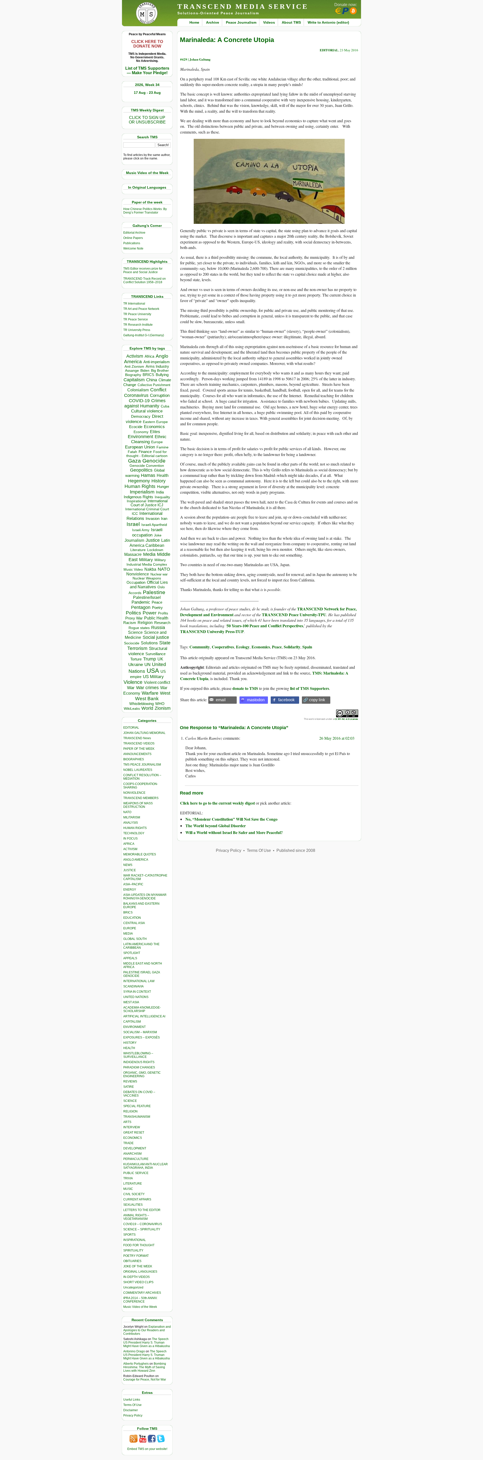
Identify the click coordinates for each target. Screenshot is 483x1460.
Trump (149, 658)
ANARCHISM (132, 1153)
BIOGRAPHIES (133, 759)
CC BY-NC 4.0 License (346, 719)
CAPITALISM (132, 1021)
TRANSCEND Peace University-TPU (294, 614)
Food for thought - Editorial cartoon (147, 454)
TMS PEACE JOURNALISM (142, 764)
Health (163, 475)
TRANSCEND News (137, 738)
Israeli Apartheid (154, 525)
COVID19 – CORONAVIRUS (142, 1224)
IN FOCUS (130, 838)
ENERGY (129, 889)
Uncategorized (133, 1287)
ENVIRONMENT (134, 1027)
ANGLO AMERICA (135, 859)
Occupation (136, 582)
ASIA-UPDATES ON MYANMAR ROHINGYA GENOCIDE (145, 896)
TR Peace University (137, 314)
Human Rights (140, 486)
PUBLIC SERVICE (135, 1173)
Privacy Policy (132, 1415)
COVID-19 (139, 400)
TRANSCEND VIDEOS (138, 743)
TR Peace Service (135, 319)
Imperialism (142, 491)
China (151, 380)
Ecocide (135, 427)
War (131, 687)
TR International (134, 303)
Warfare (150, 693)
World (147, 708)
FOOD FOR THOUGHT (138, 1245)
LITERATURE (132, 1183)
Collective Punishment (154, 385)
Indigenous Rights (138, 497)
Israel (133, 524)
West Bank (147, 698)
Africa (149, 356)
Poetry (157, 608)
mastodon (256, 700)
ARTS (127, 1122)
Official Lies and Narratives (149, 584)
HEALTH (129, 1048)
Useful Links (131, 1399)
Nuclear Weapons (147, 578)
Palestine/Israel (147, 597)
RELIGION (130, 1111)
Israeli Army (140, 530)
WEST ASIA (131, 1002)
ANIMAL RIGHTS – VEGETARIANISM (136, 1217)
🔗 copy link (314, 700)
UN (147, 664)
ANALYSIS (130, 822)
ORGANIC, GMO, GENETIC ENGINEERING (142, 1074)
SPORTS (129, 1234)
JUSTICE (129, 870)
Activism (134, 356)
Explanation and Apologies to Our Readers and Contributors (147, 1330)
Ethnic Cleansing (149, 439)
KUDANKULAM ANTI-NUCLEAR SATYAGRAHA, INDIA (145, 1166)
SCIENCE (130, 1101)
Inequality (162, 497)
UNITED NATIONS (135, 997)
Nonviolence (137, 574)
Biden (144, 370)
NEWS (127, 865)
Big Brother (160, 370)
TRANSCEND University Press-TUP (212, 631)
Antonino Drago (134, 1351)
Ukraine (135, 664)
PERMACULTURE (135, 1159)
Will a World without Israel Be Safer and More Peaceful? (234, 832)
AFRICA (128, 844)
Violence (133, 682)
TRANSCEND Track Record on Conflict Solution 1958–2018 (144, 280)
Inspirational (136, 501)
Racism (129, 622)
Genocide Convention (147, 466)
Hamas (148, 475)
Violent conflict (157, 682)
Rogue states (139, 628)
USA (153, 670)
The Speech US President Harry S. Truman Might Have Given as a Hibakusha (146, 1342)
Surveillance (155, 654)
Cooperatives (223, 647)
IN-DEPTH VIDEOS (136, 1277)
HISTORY (130, 1043)
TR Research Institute (138, 324)
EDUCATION (132, 918)
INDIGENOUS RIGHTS (138, 1062)
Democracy (140, 416)
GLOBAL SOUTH (135, 939)
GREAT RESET (133, 1132)
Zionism (163, 708)
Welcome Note (133, 248)
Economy (141, 432)
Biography (133, 375)
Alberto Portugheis (136, 1363)
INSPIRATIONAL (134, 1240)
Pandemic (141, 602)
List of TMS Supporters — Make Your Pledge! (147, 70)
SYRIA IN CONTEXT (137, 991)
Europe (157, 442)
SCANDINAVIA (133, 986)
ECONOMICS (132, 1138)
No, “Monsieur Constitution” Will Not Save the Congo (231, 819)
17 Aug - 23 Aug (147, 93)
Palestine (154, 592)
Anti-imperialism (156, 362)
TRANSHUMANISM (136, 1116)
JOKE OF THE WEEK (137, 1266)
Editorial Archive (134, 232)
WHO (160, 703)
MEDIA (128, 933)
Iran (164, 519)
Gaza (134, 461)
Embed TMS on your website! (147, 1449)
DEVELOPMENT (134, 1148)
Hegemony (139, 480)
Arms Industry (157, 366)
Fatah (132, 452)
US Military (153, 676)
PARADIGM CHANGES (139, 1067)
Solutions (149, 643)
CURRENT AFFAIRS (137, 1199)
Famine (162, 447)
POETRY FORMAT (136, 1256)
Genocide (154, 461)
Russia (158, 627)
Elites (155, 431)
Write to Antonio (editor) (328, 22)
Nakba (150, 569)
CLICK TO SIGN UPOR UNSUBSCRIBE (147, 119)
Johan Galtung (200, 59)
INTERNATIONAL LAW (138, 981)
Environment (140, 436)
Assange (132, 370)
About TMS (291, 22)
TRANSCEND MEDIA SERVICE (242, 6)
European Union (140, 446)
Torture (136, 659)
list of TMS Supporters (309, 688)
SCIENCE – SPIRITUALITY (141, 1229)
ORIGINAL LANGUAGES (140, 1271)
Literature (138, 550)
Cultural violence (147, 411)
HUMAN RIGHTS (135, 828)
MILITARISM (131, 817)
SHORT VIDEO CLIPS (138, 1282)
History (158, 480)
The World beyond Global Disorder (215, 825)
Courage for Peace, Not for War (144, 1379)
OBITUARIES (132, 1261)
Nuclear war (159, 574)
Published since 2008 (295, 850)
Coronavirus (136, 395)
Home (194, 22)
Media (149, 554)
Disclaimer (130, 1410)
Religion (145, 622)
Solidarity (292, 647)
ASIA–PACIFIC (133, 884)
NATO (164, 569)
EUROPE (129, 928)
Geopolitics (141, 470)
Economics (154, 426)
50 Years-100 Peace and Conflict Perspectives (265, 626)
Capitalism (134, 379)
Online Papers (133, 238)
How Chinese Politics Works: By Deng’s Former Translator (145, 210)
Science (135, 632)
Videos (269, 22)
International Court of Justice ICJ (149, 503)
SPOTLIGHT (131, 953)
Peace (157, 602)
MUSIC (128, 1189)
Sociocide (131, 643)
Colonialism (138, 390)
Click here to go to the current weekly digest (217, 803)
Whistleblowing (141, 703)
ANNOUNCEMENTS (137, 754)
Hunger (163, 487)
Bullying (162, 375)
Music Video (133, 569)
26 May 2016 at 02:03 (336, 738)
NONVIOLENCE (134, 793)
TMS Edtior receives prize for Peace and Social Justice (143, 270)
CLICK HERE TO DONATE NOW (147, 43)
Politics (133, 612)
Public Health (156, 618)
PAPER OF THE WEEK (138, 748)
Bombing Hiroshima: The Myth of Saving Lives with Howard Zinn (144, 1367)
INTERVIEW (131, 1127)
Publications (131, 243)
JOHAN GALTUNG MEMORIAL (144, 733)
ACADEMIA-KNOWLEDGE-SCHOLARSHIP (142, 1009)
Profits (163, 613)
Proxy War (134, 618)
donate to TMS (245, 688)
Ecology (243, 647)
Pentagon (140, 607)
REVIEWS (130, 1081)
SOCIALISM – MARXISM (140, 1032)
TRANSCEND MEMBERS (140, 798)
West (165, 693)
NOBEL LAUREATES (137, 770)
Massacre (133, 554)
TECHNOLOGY (133, 833)
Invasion (152, 519)
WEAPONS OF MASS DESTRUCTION (138, 805)
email (221, 700)
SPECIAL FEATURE (137, 1106)
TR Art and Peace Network (141, 309)
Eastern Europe (155, 422)
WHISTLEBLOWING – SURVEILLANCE (138, 1055)
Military (146, 559)
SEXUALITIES (133, 1204)
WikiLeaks (132, 709)
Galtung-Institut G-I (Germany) (143, 335)
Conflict (158, 389)
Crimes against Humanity (145, 403)
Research (162, 623)
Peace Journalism (241, 22)
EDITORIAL (131, 727)
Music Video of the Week (140, 1307)
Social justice (156, 637)
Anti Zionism (134, 366)
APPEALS (130, 958)
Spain (307, 647)
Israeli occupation (147, 532)
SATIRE (128, 1087)
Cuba (165, 406)
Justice (153, 540)
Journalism (134, 540)
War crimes (147, 687)
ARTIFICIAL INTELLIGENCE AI (144, 1016)
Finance (145, 452)
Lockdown (155, 550)
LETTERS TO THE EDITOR (141, 1210)
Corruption (160, 395)
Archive (212, 22)
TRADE (128, 1143)
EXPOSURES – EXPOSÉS (141, 1037)
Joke (158, 535)
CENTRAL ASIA (134, 923)
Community (199, 647)
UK (160, 659)
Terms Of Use (132, 1405)
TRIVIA (128, 1178)
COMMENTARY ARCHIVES (142, 1293)
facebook (286, 700)
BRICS (148, 374)
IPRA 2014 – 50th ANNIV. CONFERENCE (140, 1299)
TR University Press (136, 330)
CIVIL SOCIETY (134, 1194)
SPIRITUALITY (133, 1250)
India (160, 492)
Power (149, 612)
